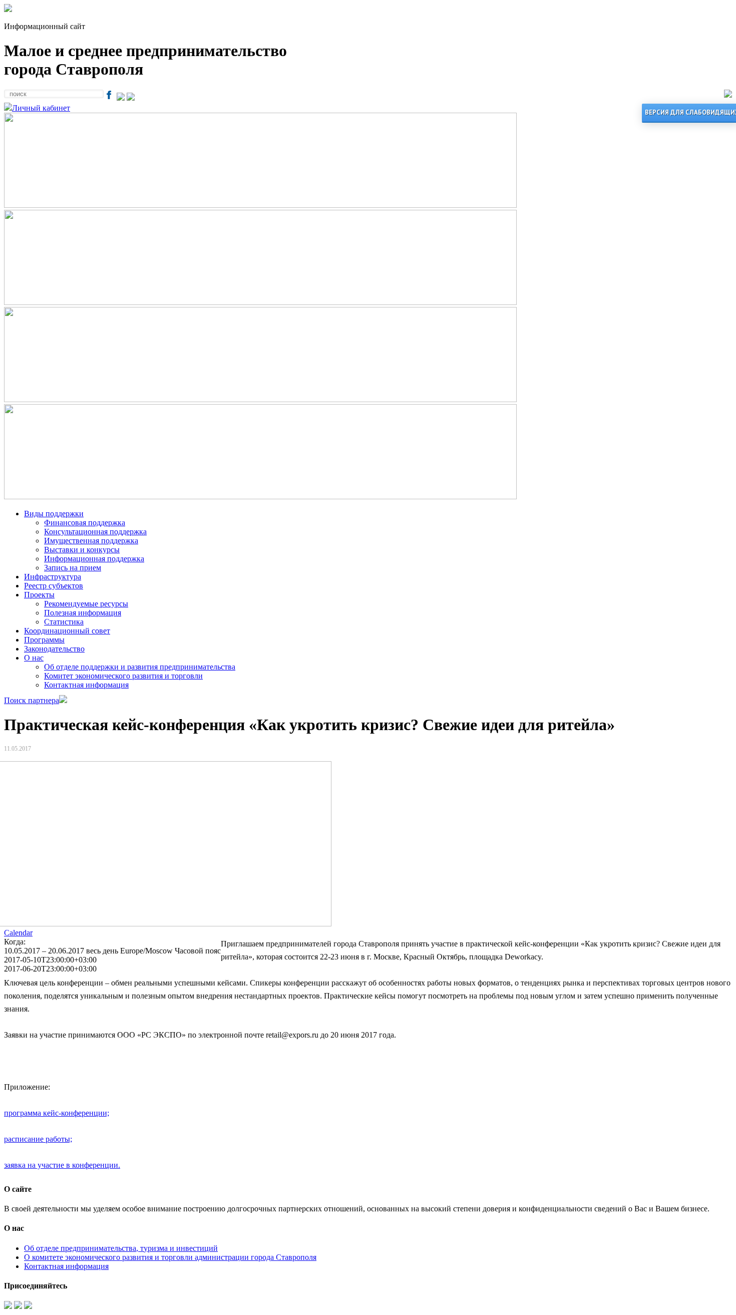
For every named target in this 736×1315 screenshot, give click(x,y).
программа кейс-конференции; (56, 1113)
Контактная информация (86, 685)
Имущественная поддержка (91, 540)
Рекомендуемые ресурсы (86, 603)
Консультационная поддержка (95, 531)
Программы (44, 639)
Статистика (64, 621)
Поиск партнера (31, 700)
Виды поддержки (54, 513)
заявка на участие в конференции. (62, 1165)
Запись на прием (72, 567)
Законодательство (54, 648)
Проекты (39, 594)
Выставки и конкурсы (82, 549)
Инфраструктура (52, 576)
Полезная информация (82, 612)
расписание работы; (38, 1139)
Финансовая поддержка (84, 522)
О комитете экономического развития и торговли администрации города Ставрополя (170, 1257)
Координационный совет (67, 630)
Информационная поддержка (94, 558)
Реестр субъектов (53, 585)
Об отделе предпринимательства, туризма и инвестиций (121, 1248)
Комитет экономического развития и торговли (123, 676)
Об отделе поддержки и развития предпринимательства (139, 667)
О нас (34, 657)
